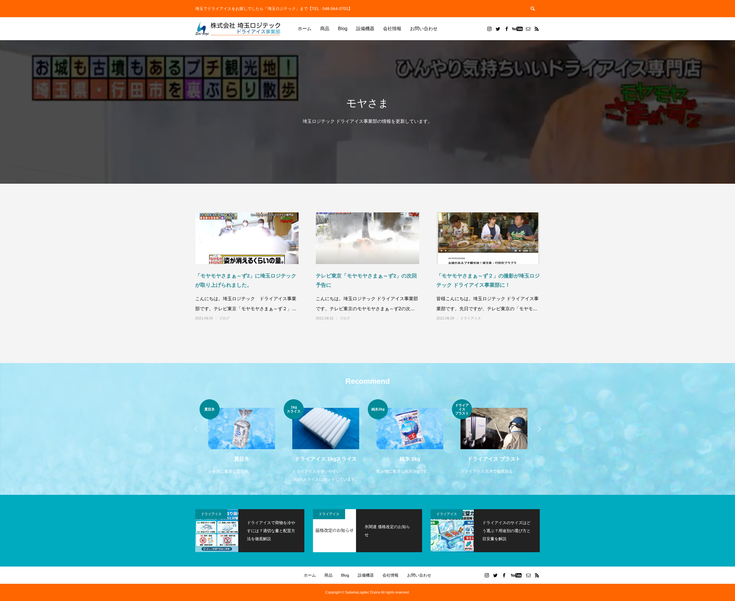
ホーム (305, 28)
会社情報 (392, 28)
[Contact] (528, 28)
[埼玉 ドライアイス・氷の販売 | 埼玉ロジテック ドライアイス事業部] (238, 29)
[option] (241, 441)
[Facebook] (506, 28)
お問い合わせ (424, 28)
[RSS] (536, 28)
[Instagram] (489, 28)
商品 (324, 28)
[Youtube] (517, 28)
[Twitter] (498, 28)
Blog (342, 28)
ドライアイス (470, 318)
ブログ (224, 318)
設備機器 (365, 28)
